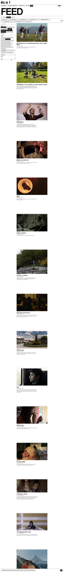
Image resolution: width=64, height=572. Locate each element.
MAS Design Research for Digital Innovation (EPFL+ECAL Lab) (7, 50)
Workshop (2, 33)
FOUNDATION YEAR (10, 37)
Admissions (3, 5)
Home (5, 2)
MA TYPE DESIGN (3, 48)
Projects (8, 17)
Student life (21, 5)
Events (4, 17)
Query (1, 24)
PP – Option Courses (4, 28)
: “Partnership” (22, 19)
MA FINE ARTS (3, 45)
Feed (31, 5)
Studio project (10, 30)
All (1, 17)
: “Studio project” (5, 21)
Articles (13, 17)
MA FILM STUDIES (8, 45)
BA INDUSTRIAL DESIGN (10, 40)
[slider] (1, 59)
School (27, 5)
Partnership (10, 28)
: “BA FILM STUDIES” (17, 21)
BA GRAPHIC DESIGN (3, 40)
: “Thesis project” (32, 19)
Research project (4, 30)
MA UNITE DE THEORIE (4, 37)
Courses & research (12, 5)
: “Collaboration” (12, 19)
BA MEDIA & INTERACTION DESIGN (5, 42)
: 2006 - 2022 (27, 21)
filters (3, 19)
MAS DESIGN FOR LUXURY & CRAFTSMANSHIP (7, 52)
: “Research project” (43, 19)
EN (59, 5)
